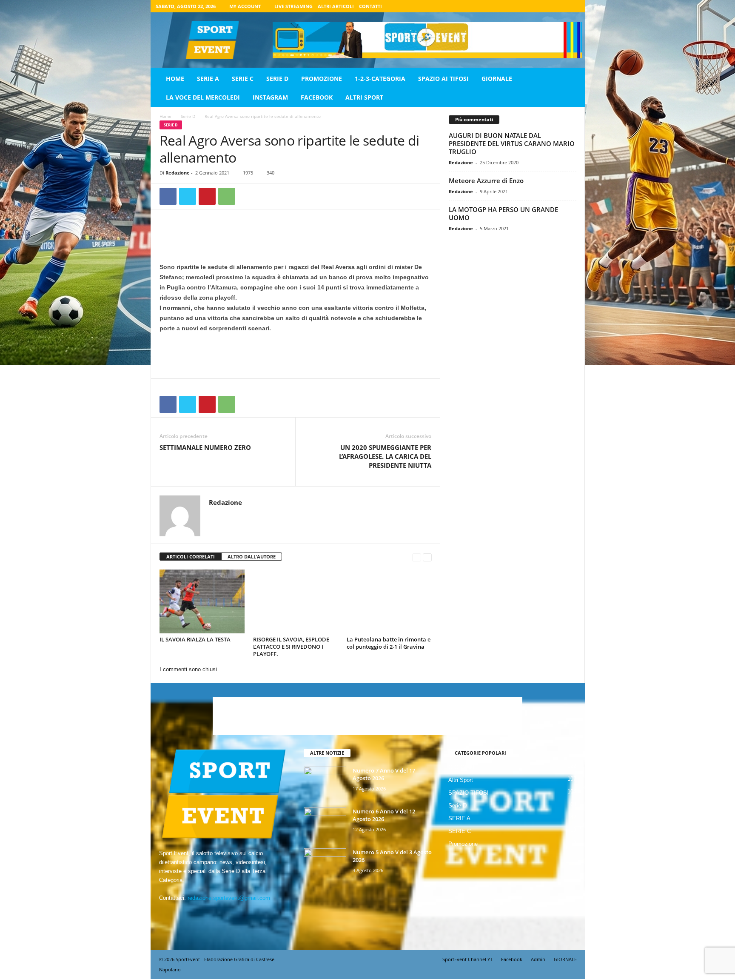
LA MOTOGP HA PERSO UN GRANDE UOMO (503, 213)
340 (270, 172)
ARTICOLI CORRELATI (190, 556)
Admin (538, 959)
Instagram (270, 97)
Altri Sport (364, 97)
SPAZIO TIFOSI (468, 793)
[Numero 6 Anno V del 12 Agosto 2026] (325, 823)
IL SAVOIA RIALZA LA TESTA (195, 639)
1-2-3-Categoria (380, 78)
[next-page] (427, 556)
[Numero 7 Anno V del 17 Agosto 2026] (325, 783)
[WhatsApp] (226, 196)
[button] (572, 88)
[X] (560, 6)
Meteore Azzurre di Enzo (486, 180)
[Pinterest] (207, 196)
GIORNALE (496, 78)
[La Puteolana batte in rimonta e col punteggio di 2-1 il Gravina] (389, 601)
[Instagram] (547, 6)
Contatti (370, 6)
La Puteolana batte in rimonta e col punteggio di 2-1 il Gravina (388, 642)
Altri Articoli (336, 6)
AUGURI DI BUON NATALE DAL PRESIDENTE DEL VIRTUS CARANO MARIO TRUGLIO (512, 143)
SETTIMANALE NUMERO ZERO (205, 447)
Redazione (177, 172)
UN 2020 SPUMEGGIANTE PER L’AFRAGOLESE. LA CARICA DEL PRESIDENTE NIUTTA (385, 456)
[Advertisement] (295, 239)
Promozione (321, 78)
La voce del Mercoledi (203, 97)
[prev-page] (416, 556)
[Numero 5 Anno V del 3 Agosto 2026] (325, 864)
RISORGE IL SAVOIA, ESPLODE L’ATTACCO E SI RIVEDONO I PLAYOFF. (291, 646)
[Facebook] (534, 6)
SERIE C (243, 78)
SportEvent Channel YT (467, 959)
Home (175, 78)
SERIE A (208, 78)
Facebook (317, 97)
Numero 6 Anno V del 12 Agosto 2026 (384, 815)
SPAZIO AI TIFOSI (443, 78)
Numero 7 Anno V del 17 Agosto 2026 (384, 774)
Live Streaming (293, 6)
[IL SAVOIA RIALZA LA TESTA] (202, 601)
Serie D (277, 78)
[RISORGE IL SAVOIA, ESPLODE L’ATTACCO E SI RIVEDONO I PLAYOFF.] (295, 601)
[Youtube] (573, 6)
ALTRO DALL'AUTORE (252, 556)
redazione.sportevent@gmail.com (229, 898)
